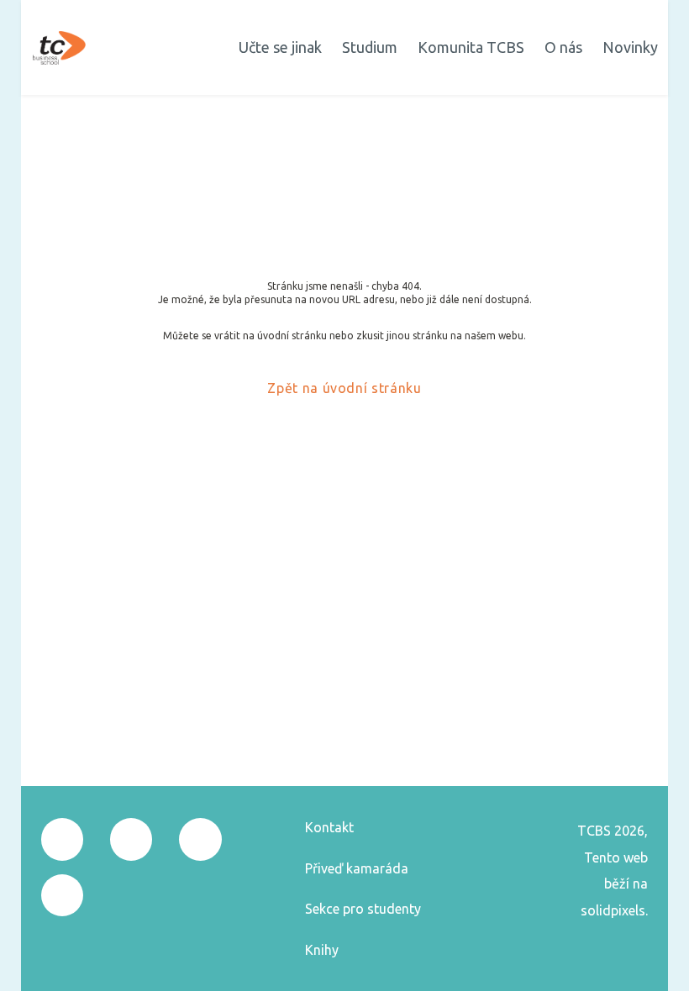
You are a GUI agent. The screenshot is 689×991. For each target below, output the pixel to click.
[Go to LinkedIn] (62, 895)
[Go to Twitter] (200, 839)
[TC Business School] (59, 48)
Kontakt (329, 827)
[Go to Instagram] (131, 839)
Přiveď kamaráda (356, 868)
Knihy (322, 949)
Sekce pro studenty (363, 908)
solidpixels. (614, 910)
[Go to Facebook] (62, 839)
